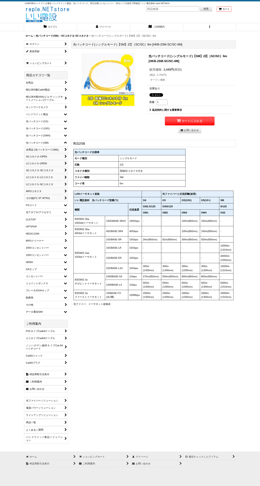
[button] (209, 27)
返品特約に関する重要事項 (167, 109)
